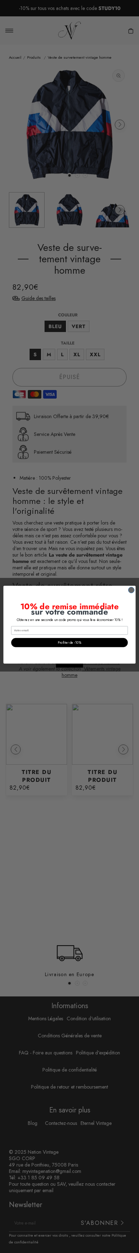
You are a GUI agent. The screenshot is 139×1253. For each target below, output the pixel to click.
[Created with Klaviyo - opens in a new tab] (69, 665)
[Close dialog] (131, 590)
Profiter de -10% (69, 642)
